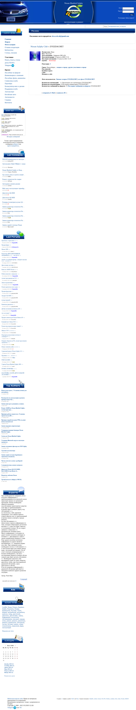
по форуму (123, 26)
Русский (13, 610)
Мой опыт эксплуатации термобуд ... (14, 188)
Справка (8, 100)
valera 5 (12, 251)
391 (18, 255)
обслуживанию (7, 619)
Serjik (12, 344)
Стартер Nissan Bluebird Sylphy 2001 (11, 364)
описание (16, 619)
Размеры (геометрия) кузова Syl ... (13, 202)
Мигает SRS (5, 249)
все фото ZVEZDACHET (86, 79)
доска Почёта (9, 63)
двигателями (14, 616)
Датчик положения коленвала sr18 (11, 309)
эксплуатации (6, 627)
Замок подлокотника (7, 282)
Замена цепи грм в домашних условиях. (12, 404)
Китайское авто (10, 94)
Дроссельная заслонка (7, 265)
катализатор (15, 617)
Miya (77, 698)
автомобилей (12, 612)
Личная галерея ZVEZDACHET (66, 79)
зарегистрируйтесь (13, 146)
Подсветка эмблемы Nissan (9, 475)
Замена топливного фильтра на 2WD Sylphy (14, 446)
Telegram (8, 65)
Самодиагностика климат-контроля (11, 465)
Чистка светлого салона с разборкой (11, 461)
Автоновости (9, 97)
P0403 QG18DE (6, 360)
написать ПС (61, 93)
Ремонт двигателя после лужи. (10, 287)
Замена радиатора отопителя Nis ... (13, 207)
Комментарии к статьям (14, 75)
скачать (16, 624)
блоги (12, 60)
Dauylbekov (14, 271)
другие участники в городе (77, 67)
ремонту (4, 622)
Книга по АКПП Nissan (8, 269)
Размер (17, 609)
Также (19, 610)
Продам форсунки (6, 291)
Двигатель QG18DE (8, 193)
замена (20, 616)
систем (4, 624)
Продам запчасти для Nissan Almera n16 (12, 317)
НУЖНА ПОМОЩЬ (7, 368)
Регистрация (121, 18)
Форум (7, 42)
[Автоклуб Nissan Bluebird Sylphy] (73, 11)
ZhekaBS (91, 698)
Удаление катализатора (8, 450)
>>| (17, 240)
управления (15, 626)
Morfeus (108, 698)
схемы (21, 624)
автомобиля (20, 612)
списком (14, 53)
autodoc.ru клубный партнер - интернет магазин (14, 259)
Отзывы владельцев (12, 47)
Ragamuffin (15, 242)
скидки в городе (62, 67)
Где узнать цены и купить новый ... (13, 175)
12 (5, 261)
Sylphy (4, 609)
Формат (4, 612)
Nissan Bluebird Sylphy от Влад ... (13, 170)
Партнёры (8, 83)
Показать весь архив (9, 676)
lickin (116, 698)
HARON (127, 698)
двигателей (16, 614)
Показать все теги (8, 631)
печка (4, 621)
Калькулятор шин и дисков (14, 86)
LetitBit (4, 607)
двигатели (5, 616)
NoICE (72, 698)
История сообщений (13, 136)
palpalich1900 (14, 293)
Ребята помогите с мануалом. (9, 274)
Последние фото (11, 78)
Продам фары (5, 245)
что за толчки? (5, 313)
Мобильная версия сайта (15, 698)
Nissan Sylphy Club (39, 46)
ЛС (15, 581)
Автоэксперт (9, 92)
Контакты (8, 102)
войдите (16, 144)
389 (14, 255)
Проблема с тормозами (8, 240)
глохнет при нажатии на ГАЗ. (9, 278)
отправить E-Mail (49, 93)
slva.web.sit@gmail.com (60, 36)
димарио (15, 280)
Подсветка (10, 609)
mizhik (95, 698)
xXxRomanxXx (15, 247)
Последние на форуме (12, 73)
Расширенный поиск (113, 26)
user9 (13, 366)
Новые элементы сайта (8, 347)
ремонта (14, 621)
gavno (14, 353)
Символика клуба (11, 81)
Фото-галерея (10, 45)
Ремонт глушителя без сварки (11, 179)
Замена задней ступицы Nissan (12, 225)
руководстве (12, 622)
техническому (6, 626)
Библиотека (9, 50)
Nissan (10, 607)
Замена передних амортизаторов (10, 426)
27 (14, 355)
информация (6, 617)
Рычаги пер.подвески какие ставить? (11, 326)
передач (22, 619)
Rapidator (21, 607)
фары (21, 626)
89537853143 (15, 267)
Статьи (7, 53)
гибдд (10, 614)
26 (12, 355)
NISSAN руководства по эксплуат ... (14, 159)
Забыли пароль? (130, 18)
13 (7, 261)
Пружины (4, 355)
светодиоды (20, 622)
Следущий (23, 579)
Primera (15, 607)
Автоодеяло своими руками (11, 184)
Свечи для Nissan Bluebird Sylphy (11, 436)
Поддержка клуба (11, 89)
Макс (14, 357)
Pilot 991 (104, 698)
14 (8, 261)
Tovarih (122, 698)
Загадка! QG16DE (6, 295)
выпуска (5, 614)
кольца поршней (6, 300)
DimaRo (13, 338)
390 (16, 255)
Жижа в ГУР (5, 330)
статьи (17, 60)
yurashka (112, 698)
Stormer (99, 698)
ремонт (9, 621)
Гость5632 (13, 319)
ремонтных (21, 621)
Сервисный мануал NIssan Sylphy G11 (12, 351)
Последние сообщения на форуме (79, 86)
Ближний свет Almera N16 (9, 322)
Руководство (6, 610)
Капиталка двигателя (7, 304)
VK (20, 707)
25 (11, 355)
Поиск (7, 60)
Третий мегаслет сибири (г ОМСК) (11, 479)
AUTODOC (14, 262)
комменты (21, 78)
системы (10, 624)
